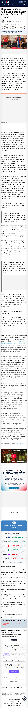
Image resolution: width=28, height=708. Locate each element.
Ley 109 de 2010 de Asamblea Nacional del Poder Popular (13, 624)
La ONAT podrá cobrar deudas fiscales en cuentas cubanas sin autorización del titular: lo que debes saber (13, 597)
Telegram (17, 32)
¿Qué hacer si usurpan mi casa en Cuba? (9, 636)
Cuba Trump (12, 4)
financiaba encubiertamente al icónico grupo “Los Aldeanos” (13, 344)
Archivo (18, 705)
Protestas (5, 4)
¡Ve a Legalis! (14, 640)
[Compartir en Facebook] (5, 27)
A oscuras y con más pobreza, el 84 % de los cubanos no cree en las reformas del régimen (13, 572)
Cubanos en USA (21, 4)
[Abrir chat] (24, 698)
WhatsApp (11, 32)
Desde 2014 (6, 654)
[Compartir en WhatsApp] (2, 27)
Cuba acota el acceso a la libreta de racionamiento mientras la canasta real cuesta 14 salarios (13, 605)
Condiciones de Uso (14, 701)
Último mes (21, 654)
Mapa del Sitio (11, 705)
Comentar (20, 27)
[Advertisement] (14, 52)
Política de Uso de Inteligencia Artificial (14, 703)
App (22, 1)
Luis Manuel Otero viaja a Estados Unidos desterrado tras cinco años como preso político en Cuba (13, 583)
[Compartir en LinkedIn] (10, 27)
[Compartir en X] (8, 27)
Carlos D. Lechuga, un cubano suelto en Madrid (13, 590)
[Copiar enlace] (13, 27)
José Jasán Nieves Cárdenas (13, 21)
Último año (14, 654)
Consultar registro (14, 681)
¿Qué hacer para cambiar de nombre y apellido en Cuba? (12, 634)
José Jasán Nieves (20, 444)
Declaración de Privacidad (14, 699)
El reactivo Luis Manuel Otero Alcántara (13, 578)
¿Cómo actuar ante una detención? (8, 632)
